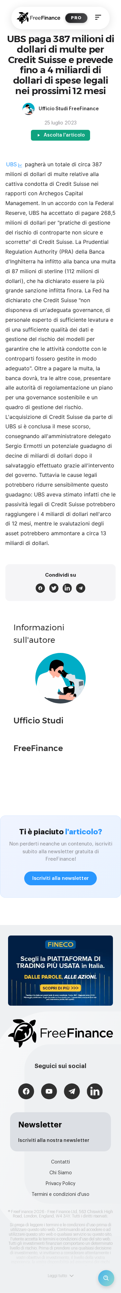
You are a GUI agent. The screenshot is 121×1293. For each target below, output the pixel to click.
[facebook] (40, 588)
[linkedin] (67, 588)
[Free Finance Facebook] (26, 1092)
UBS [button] (11, 164)
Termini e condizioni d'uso (60, 1194)
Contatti (60, 1162)
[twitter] (53, 588)
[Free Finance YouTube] (49, 1092)
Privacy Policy (60, 1183)
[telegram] (80, 588)
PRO (76, 18)
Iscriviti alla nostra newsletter (53, 1140)
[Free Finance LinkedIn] (95, 1092)
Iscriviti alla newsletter (60, 878)
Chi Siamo (60, 1173)
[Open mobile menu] (98, 18)
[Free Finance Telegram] (72, 1092)
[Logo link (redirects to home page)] (38, 18)
